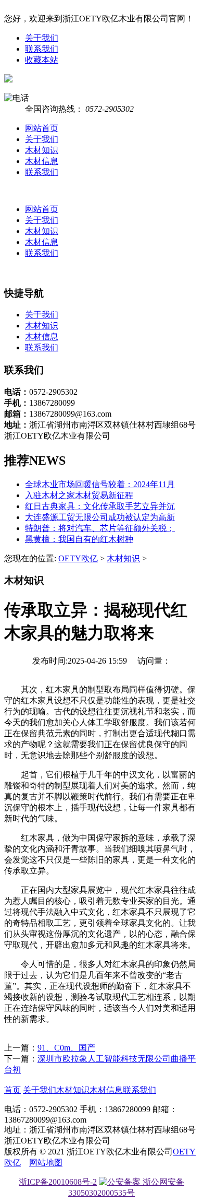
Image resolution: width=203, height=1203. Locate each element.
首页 (12, 1090)
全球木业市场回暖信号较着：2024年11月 (100, 484)
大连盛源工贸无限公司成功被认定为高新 (100, 517)
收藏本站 (41, 59)
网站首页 (41, 128)
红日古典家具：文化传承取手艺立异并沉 (100, 506)
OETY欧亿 (78, 558)
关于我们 (41, 37)
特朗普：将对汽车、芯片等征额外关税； (100, 528)
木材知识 (41, 150)
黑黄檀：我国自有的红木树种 (79, 539)
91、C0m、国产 (66, 1047)
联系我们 (41, 48)
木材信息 (41, 161)
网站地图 (45, 1162)
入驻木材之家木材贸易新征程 (79, 495)
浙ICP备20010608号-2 (58, 1181)
